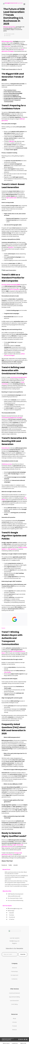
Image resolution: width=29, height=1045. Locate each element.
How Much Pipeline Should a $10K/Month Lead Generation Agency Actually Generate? (16, 877)
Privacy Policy (6, 1043)
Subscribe (22, 954)
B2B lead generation (9, 27)
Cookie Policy (15, 1043)
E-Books (14, 1022)
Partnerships (14, 971)
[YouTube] (20, 1039)
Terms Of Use (23, 1043)
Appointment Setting (14, 997)
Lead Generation (14, 1000)
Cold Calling (14, 1004)
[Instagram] (26, 1039)
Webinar (14, 1029)
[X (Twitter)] (24, 1039)
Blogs (14, 1018)
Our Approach (14, 975)
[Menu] (25, 4)
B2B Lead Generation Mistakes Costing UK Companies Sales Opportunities (16, 881)
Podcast (14, 1026)
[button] (4, 864)
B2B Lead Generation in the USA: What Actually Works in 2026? (16, 873)
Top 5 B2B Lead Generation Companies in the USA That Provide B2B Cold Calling (17, 885)
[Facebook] (22, 1039)
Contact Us (14, 979)
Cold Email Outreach (14, 993)
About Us (14, 967)
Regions (14, 943)
